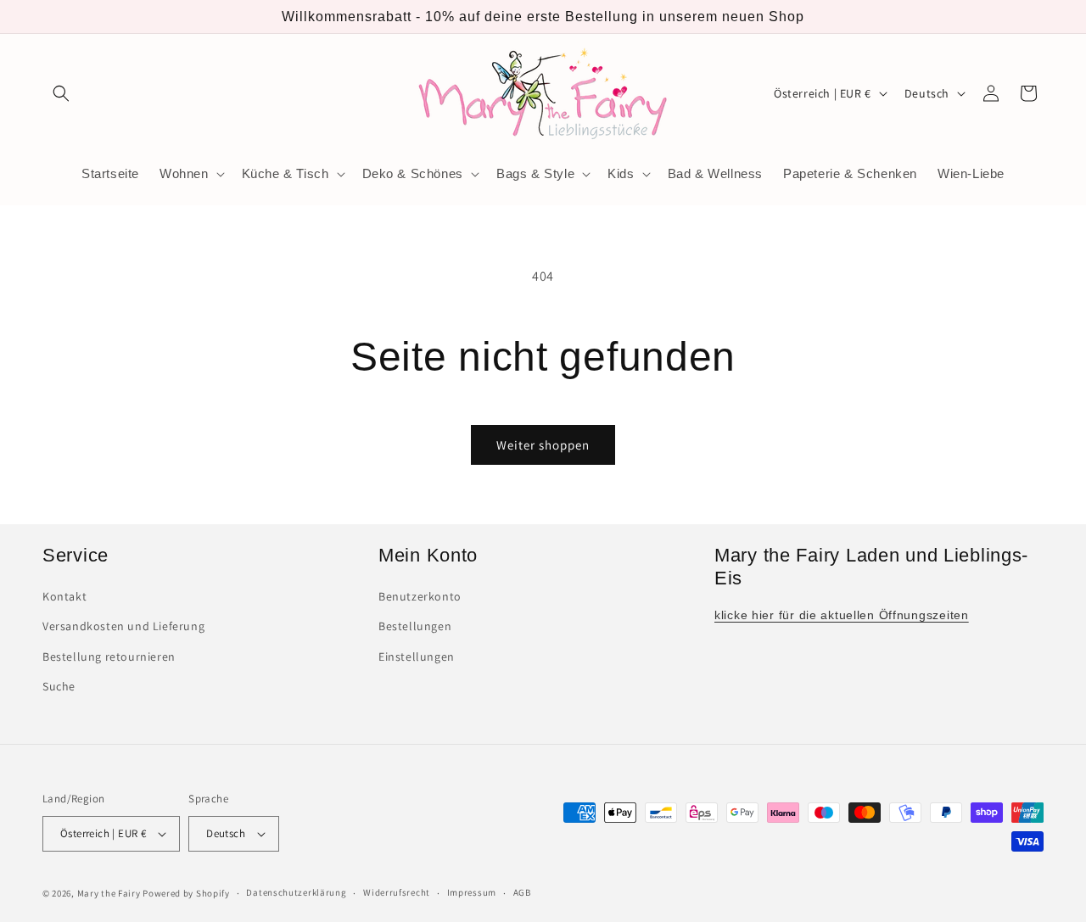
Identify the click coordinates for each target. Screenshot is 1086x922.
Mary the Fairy (109, 893)
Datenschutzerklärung (296, 892)
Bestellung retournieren (109, 656)
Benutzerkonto (420, 596)
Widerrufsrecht (396, 892)
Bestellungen (414, 626)
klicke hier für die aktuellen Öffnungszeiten (841, 615)
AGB (522, 892)
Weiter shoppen (543, 445)
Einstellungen (416, 656)
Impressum (471, 892)
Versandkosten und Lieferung (123, 626)
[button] (61, 93)
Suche (59, 686)
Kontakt (64, 596)
